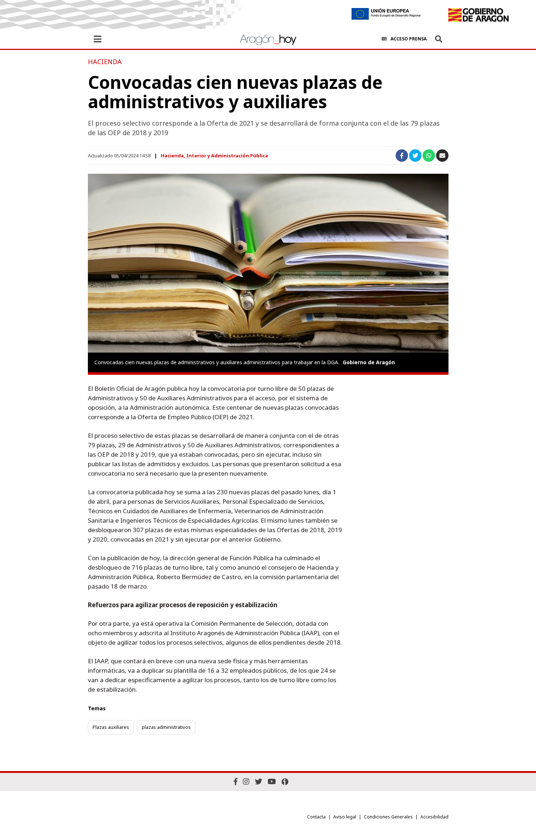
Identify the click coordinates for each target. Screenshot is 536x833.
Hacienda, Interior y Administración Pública (214, 155)
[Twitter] (258, 781)
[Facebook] (235, 781)
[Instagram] (246, 781)
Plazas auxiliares (111, 727)
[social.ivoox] (284, 781)
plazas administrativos (166, 727)
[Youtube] (272, 781)
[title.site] (478, 15)
